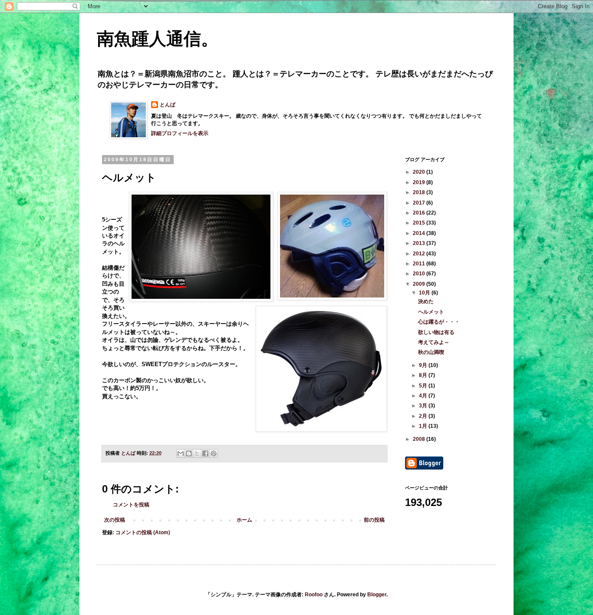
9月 (423, 365)
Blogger (376, 595)
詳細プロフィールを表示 (179, 133)
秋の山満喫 (431, 352)
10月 (425, 293)
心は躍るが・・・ (439, 322)
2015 (419, 223)
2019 (419, 182)
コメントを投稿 (131, 505)
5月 (423, 386)
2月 (423, 416)
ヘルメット (431, 312)
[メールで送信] (180, 453)
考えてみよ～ (433, 342)
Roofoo (314, 595)
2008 (419, 439)
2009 (419, 284)
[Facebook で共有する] (205, 453)
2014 (419, 233)
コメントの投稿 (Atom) (142, 532)
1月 (423, 426)
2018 (419, 192)
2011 (419, 264)
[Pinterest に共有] (213, 453)
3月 (423, 406)
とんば (167, 105)
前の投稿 (374, 520)
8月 (423, 375)
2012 (419, 254)
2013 (419, 243)
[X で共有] (197, 453)
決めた (426, 301)
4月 (423, 396)
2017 (419, 203)
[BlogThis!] (188, 453)
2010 (419, 274)
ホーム (244, 520)
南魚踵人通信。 (157, 38)
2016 (419, 213)
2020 (419, 172)
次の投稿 (114, 520)
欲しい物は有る (436, 332)
